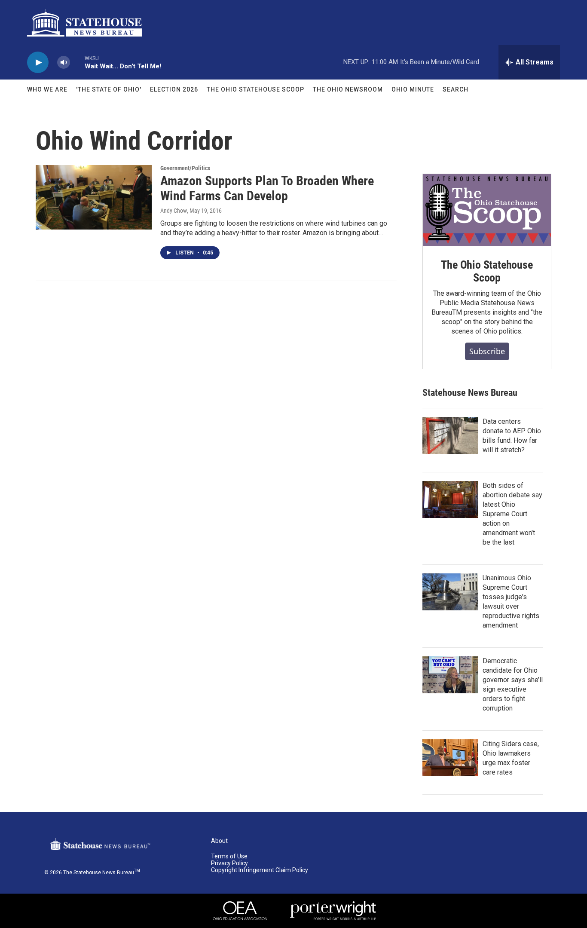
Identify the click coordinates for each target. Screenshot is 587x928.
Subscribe (487, 351)
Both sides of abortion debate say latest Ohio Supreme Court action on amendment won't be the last (512, 513)
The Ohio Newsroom (348, 89)
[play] (38, 62)
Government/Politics (185, 168)
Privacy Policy (229, 863)
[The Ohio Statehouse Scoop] (487, 210)
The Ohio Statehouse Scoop (255, 89)
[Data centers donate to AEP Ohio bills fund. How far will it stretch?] (450, 435)
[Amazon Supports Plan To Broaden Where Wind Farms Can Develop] (94, 197)
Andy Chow (173, 210)
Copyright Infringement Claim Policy (259, 870)
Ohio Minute (412, 89)
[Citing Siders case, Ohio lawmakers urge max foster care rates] (450, 757)
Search (455, 89)
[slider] (77, 62)
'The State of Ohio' (108, 89)
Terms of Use (229, 856)
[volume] (63, 62)
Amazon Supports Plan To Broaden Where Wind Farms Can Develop (267, 188)
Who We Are (47, 89)
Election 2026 (174, 89)
